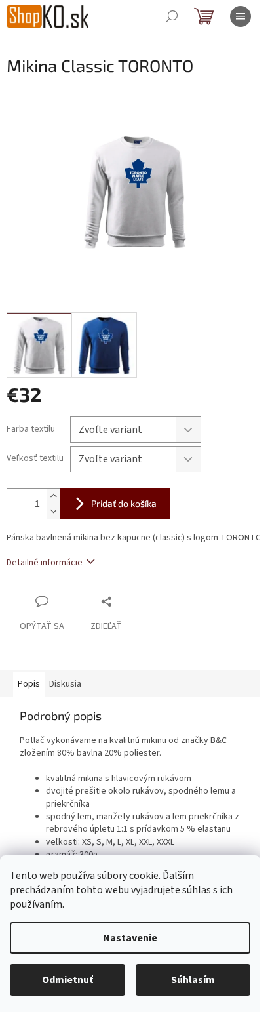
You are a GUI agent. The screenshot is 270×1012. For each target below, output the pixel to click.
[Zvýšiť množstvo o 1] (53, 496)
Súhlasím (193, 980)
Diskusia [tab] (65, 684)
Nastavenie (130, 938)
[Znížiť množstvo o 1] (53, 511)
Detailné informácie (45, 562)
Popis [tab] (29, 684)
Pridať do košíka (124, 503)
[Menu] (240, 16)
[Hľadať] (172, 16)
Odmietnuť (67, 980)
